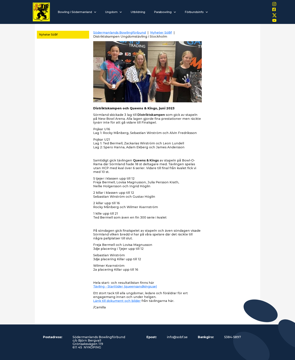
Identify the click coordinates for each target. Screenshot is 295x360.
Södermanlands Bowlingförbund (119, 33)
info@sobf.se (177, 337)
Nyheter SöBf (48, 34)
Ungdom (111, 12)
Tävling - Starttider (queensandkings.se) (125, 286)
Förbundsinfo (194, 12)
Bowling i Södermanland (75, 12)
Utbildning (138, 12)
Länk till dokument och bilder (117, 301)
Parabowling (163, 12)
